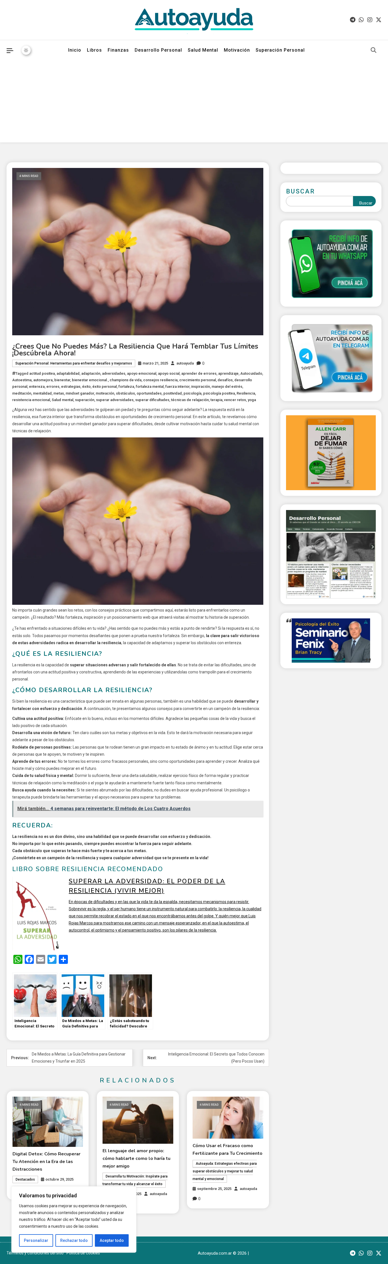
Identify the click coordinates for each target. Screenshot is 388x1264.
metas (58, 393)
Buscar (300, 191)
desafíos (225, 380)
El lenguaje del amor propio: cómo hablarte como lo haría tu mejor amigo (136, 1158)
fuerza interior (177, 386)
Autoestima (22, 380)
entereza (37, 386)
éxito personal (104, 386)
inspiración (200, 386)
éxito (86, 386)
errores (52, 386)
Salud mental (62, 400)
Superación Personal (280, 50)
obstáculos (125, 393)
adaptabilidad (68, 373)
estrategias (70, 386)
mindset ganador (80, 393)
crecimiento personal (197, 380)
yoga (252, 400)
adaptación (90, 373)
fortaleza (126, 386)
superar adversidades (114, 400)
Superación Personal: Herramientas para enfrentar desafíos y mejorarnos (73, 363)
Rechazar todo (74, 1240)
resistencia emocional (31, 400)
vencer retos (235, 400)
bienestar (62, 380)
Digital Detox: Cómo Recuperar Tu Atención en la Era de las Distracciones (46, 1161)
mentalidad (42, 393)
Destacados (25, 1179)
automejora (43, 380)
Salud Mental (203, 50)
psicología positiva (219, 393)
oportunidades (149, 393)
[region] (73, 1219)
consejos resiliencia (160, 380)
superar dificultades (152, 400)
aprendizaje (228, 373)
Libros (94, 50)
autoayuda (185, 363)
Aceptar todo (112, 1240)
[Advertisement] (194, 102)
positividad (172, 393)
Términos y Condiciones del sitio (35, 1253)
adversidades (113, 373)
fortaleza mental (150, 386)
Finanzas (118, 50)
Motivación (237, 50)
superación (84, 400)
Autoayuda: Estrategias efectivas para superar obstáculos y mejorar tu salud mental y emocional (225, 1171)
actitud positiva (42, 373)
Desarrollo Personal (158, 50)
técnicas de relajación (190, 400)
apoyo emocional (141, 373)
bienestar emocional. (90, 380)
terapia (216, 400)
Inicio (74, 50)
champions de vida (125, 380)
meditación (21, 393)
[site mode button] (26, 50)
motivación (105, 393)
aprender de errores (198, 373)
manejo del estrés (227, 386)
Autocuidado (251, 373)
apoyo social (169, 373)
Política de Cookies (83, 1253)
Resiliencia (246, 393)
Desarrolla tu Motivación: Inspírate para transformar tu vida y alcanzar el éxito (135, 1180)
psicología (192, 393)
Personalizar (36, 1240)
